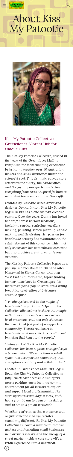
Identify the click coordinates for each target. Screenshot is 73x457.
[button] (4, 5)
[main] (36, 23)
